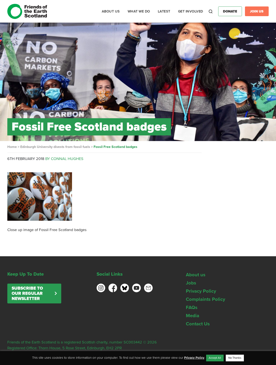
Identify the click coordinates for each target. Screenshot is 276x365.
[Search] (211, 11)
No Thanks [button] (234, 358)
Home (12, 147)
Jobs (191, 283)
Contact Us (198, 324)
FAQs (192, 307)
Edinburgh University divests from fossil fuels (55, 147)
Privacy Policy (201, 291)
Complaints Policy (205, 299)
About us (195, 275)
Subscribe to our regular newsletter (27, 293)
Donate (230, 11)
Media (192, 315)
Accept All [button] (215, 358)
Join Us (256, 11)
